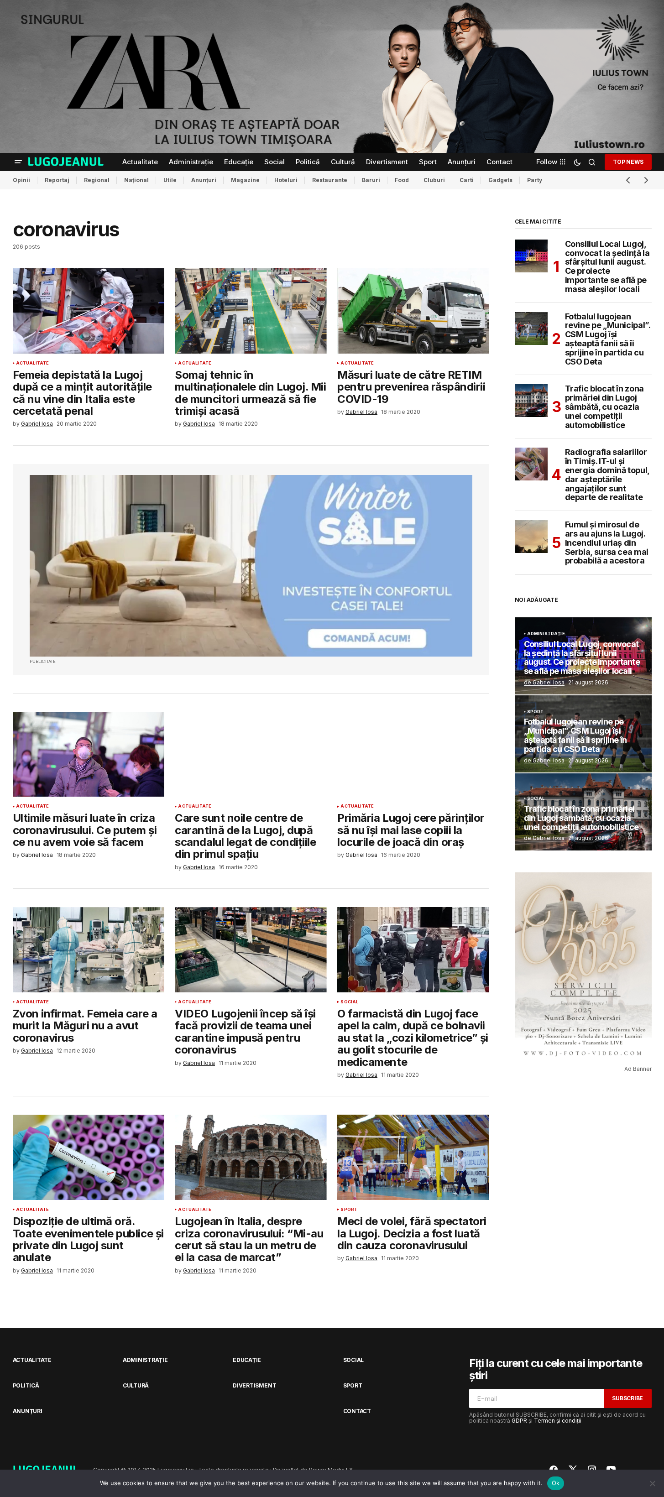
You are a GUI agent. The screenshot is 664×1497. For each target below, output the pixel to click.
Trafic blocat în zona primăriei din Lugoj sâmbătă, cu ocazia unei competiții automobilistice (604, 406)
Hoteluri (286, 180)
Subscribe (627, 1398)
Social (349, 1002)
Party (534, 180)
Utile (170, 180)
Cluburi (434, 180)
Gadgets (500, 180)
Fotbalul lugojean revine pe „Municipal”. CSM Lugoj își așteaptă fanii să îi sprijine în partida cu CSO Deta (607, 339)
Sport (348, 1209)
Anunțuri (203, 180)
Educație (247, 1359)
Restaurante (329, 180)
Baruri (371, 180)
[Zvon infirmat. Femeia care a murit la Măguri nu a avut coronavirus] (88, 949)
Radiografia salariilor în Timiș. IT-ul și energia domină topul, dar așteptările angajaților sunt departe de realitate (607, 475)
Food (402, 180)
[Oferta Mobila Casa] (251, 566)
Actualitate (32, 363)
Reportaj (57, 180)
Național (136, 180)
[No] (652, 1483)
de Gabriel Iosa (544, 682)
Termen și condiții (557, 1420)
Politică (26, 1385)
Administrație (546, 633)
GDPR (519, 1420)
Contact (357, 1411)
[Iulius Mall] (332, 76)
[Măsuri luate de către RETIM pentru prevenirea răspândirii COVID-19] (413, 311)
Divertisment (254, 1385)
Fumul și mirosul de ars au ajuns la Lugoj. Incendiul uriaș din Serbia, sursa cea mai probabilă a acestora (606, 542)
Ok (556, 1483)
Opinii (21, 180)
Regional (97, 180)
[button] (18, 161)
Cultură (136, 1385)
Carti (467, 180)
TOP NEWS (628, 161)
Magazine (245, 180)
